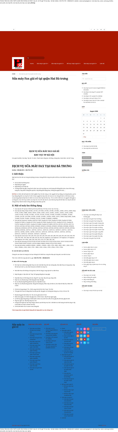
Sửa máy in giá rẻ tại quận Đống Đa (93, 234)
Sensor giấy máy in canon (90, 247)
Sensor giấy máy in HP (89, 249)
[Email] (88, 342)
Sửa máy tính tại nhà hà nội (90, 148)
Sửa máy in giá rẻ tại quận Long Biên (93, 232)
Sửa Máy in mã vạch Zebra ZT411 (92, 98)
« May (84, 137)
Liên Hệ (102, 63)
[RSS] (77, 346)
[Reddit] (77, 342)
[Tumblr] (77, 339)
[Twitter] (81, 335)
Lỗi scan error (86, 157)
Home (32, 63)
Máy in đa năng (87, 165)
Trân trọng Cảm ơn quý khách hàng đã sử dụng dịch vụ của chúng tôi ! (32, 310)
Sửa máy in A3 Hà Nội (89, 275)
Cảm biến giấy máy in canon (90, 260)
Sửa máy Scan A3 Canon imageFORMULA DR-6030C (52, 330)
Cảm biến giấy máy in (89, 262)
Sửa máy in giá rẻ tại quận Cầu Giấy (93, 236)
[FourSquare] (88, 339)
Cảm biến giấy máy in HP (90, 258)
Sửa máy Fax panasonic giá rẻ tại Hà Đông (68, 375)
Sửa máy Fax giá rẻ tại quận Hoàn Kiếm (69, 369)
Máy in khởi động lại (88, 279)
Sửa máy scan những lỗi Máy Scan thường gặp (35, 330)
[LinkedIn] (88, 332)
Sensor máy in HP (88, 251)
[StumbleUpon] (88, 335)
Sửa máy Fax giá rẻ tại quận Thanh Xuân (69, 380)
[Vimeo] (84, 335)
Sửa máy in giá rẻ (42, 63)
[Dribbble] (84, 332)
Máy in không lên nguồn (89, 277)
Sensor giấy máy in (88, 253)
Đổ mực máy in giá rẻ (73, 63)
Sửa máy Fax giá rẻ (56, 63)
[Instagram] (81, 332)
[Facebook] (77, 328)
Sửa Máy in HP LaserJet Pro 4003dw (92, 96)
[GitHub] (81, 339)
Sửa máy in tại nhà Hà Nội (90, 146)
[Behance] (81, 328)
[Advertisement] (59, 43)
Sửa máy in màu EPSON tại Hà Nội (92, 290)
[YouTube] (84, 339)
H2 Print (104, 425)
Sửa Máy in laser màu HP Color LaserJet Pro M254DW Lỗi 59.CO (51, 346)
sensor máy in (87, 255)
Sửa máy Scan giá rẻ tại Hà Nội (91, 238)
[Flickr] (84, 328)
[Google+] (88, 328)
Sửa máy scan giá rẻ (90, 63)
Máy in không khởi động (89, 281)
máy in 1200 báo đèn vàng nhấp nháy (92, 161)
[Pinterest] (77, 332)
